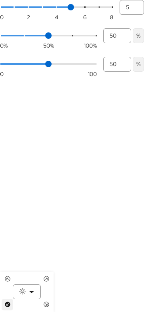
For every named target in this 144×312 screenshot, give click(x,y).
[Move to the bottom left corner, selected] (7, 304)
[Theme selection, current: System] (27, 291)
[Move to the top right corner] (46, 279)
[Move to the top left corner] (7, 279)
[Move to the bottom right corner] (46, 304)
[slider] (71, 7)
